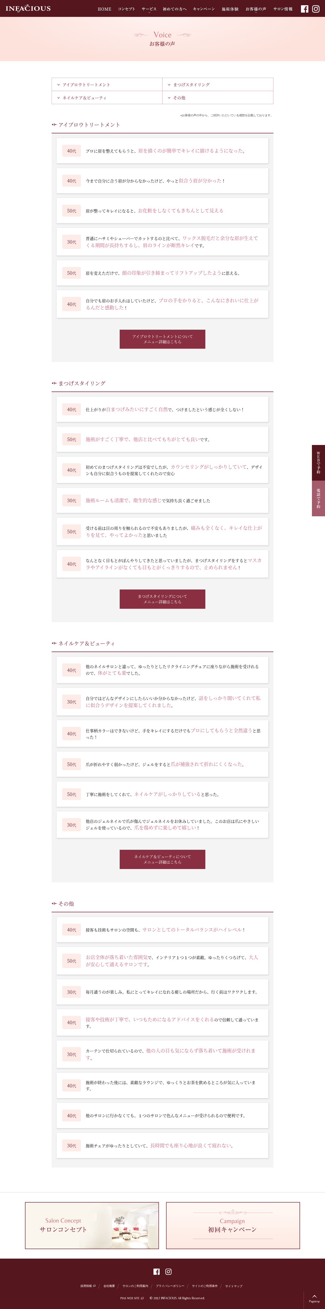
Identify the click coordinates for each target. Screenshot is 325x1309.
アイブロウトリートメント (86, 84)
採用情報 (86, 1286)
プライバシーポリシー (170, 1286)
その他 (179, 98)
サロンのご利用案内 (135, 1286)
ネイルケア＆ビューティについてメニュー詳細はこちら (162, 859)
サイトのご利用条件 (205, 1286)
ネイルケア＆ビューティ (85, 98)
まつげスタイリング (191, 84)
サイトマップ (233, 1286)
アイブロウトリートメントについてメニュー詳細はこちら (162, 339)
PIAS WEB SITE (130, 1298)
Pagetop (314, 1301)
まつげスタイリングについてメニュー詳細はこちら (162, 599)
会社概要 (109, 1286)
